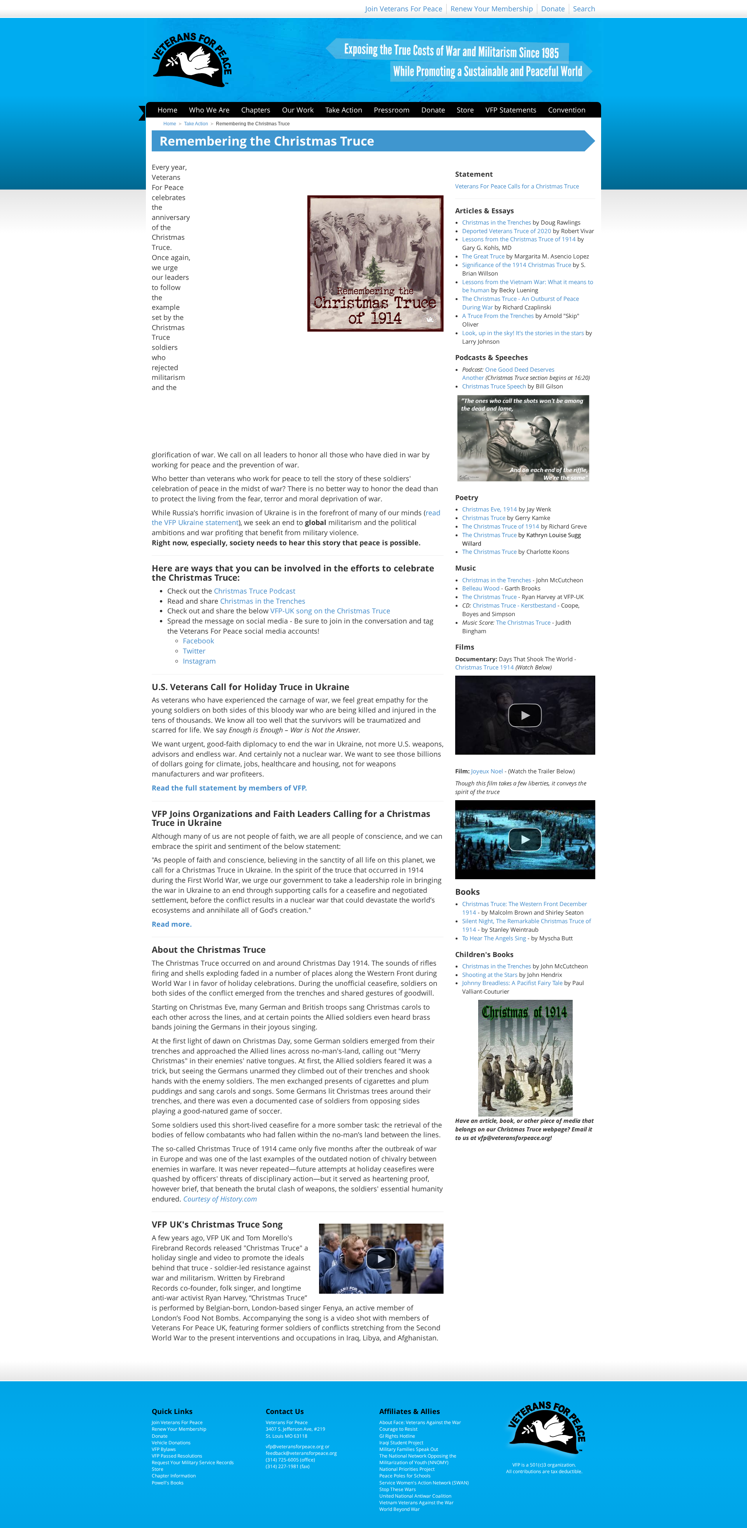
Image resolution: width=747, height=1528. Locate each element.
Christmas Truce (483, 518)
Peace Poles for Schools (405, 1475)
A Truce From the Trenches (498, 316)
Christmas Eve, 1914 (490, 509)
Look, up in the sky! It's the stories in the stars (523, 333)
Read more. (172, 924)
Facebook (198, 640)
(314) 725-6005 (282, 1459)
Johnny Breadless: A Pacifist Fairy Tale (512, 983)
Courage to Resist (398, 1429)
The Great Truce (483, 256)
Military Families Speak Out (408, 1449)
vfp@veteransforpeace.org (295, 1446)
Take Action (343, 109)
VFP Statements (511, 109)
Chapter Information (174, 1475)
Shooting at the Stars (489, 974)
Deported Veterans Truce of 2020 (506, 231)
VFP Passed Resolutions (177, 1455)
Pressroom (392, 109)
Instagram (199, 661)
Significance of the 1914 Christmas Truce (516, 265)
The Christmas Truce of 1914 (501, 526)
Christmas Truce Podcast (254, 590)
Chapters (255, 109)
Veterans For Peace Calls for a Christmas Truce (517, 186)
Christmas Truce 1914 (484, 667)
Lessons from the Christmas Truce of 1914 (519, 239)
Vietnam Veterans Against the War (416, 1502)
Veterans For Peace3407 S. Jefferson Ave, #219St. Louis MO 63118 (295, 1429)
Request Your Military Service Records (193, 1462)
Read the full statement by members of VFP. (229, 787)
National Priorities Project (407, 1469)
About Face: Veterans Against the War (420, 1422)
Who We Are (209, 109)
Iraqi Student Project (401, 1442)
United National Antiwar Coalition (415, 1496)
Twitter (194, 650)
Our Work (298, 109)
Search (584, 8)
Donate (553, 8)
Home (167, 109)
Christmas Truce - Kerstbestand (514, 605)
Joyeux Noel (487, 771)
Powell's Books (168, 1482)
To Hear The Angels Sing (494, 938)
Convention (567, 109)
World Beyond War (399, 1509)
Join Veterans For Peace (403, 8)
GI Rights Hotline (397, 1436)
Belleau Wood (481, 588)
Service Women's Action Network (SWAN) (424, 1482)
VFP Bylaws (164, 1449)
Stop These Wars (397, 1489)
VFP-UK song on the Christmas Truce (330, 610)
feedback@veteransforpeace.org (301, 1453)
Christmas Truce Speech (494, 386)
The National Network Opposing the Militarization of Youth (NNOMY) (417, 1459)
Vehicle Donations (171, 1442)
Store (465, 109)
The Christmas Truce (489, 535)
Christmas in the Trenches (262, 601)
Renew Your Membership (492, 8)
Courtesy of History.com (220, 1198)
